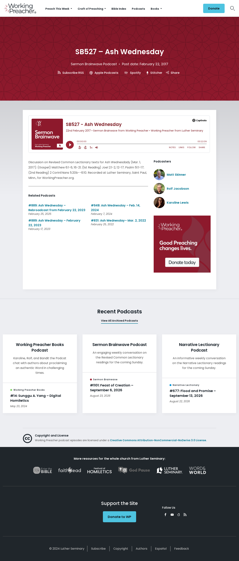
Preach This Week (57, 9)
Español (161, 548)
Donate (214, 8)
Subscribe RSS (73, 73)
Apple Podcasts (106, 73)
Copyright (120, 548)
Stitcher (156, 73)
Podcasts (138, 9)
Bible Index (118, 9)
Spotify (135, 73)
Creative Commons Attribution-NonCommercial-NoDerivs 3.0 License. (158, 440)
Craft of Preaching (91, 9)
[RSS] (185, 514)
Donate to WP (119, 516)
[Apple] (179, 514)
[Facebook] (165, 514)
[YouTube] (172, 514)
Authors (141, 548)
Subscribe (98, 548)
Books (155, 9)
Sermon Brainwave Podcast (94, 64)
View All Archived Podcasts (119, 321)
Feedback (181, 548)
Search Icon (232, 8)
